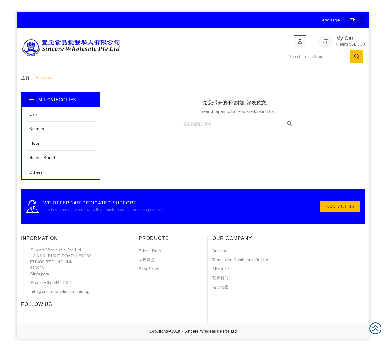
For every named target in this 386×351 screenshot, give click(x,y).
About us (221, 269)
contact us (340, 206)
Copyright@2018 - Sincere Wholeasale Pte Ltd (193, 331)
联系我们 (220, 278)
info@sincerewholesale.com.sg (60, 291)
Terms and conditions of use (240, 260)
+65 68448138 (57, 282)
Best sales (149, 269)
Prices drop (150, 251)
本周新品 (147, 260)
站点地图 (220, 287)
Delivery (220, 251)
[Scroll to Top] (375, 327)
